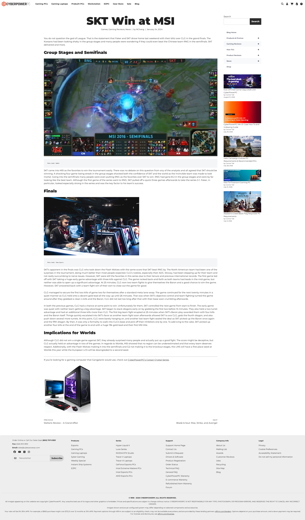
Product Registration (176, 461)
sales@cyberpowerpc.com (29, 448)
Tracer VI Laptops (124, 461)
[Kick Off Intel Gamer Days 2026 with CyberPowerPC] (242, 81)
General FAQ (171, 472)
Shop (229, 67)
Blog (137, 4)
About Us (220, 445)
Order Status (172, 464)
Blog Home (231, 32)
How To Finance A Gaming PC (237, 182)
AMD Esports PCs (124, 476)
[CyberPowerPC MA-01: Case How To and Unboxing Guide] (242, 112)
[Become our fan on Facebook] (14, 452)
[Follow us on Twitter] (24, 452)
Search (227, 16)
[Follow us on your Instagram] (29, 452)
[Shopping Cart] (292, 4)
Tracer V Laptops (124, 457)
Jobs (218, 461)
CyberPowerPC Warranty (177, 476)
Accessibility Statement (270, 453)
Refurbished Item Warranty (179, 483)
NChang (140, 29)
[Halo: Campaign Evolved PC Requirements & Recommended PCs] (242, 146)
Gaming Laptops (59, 4)
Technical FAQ (172, 468)
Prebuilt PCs (77, 4)
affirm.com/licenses (166, 514)
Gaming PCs (41, 4)
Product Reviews (243, 55)
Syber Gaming (78, 457)
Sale (129, 4)
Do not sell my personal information (276, 457)
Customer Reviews (225, 457)
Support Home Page (175, 445)
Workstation (94, 4)
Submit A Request (174, 453)
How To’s (243, 49)
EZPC (106, 4)
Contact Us (171, 449)
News (128, 29)
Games (104, 29)
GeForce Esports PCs (126, 464)
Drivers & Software (174, 457)
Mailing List (221, 449)
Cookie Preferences (268, 449)
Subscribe (56, 458)
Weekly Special (78, 461)
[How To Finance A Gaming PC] (242, 175)
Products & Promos (243, 38)
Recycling (221, 464)
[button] (282, 4)
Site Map (220, 468)
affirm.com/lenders (223, 511)
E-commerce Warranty (176, 480)
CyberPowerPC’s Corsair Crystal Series (148, 360)
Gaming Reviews (117, 29)
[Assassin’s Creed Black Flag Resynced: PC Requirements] (242, 201)
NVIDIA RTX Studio (125, 453)
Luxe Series (121, 449)
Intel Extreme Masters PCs (128, 468)
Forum (169, 487)
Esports (74, 445)
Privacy (262, 445)
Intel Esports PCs (124, 472)
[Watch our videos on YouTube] (19, 452)
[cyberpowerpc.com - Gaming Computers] (16, 4)
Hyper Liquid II (123, 445)
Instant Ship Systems (81, 464)
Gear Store (118, 4)
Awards (219, 453)
